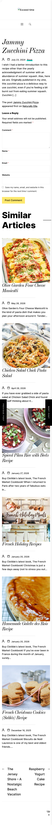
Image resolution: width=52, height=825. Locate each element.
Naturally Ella (30, 106)
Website (6, 175)
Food (29, 59)
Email (5, 163)
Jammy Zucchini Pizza (26, 102)
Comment (7, 130)
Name (5, 151)
